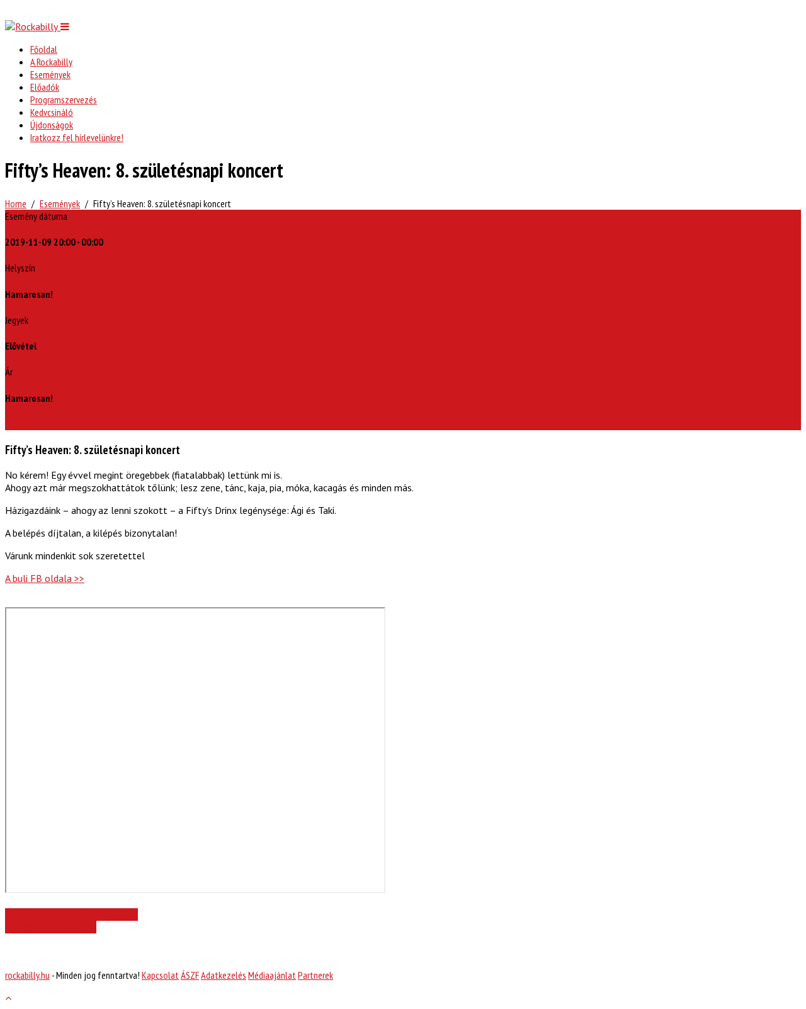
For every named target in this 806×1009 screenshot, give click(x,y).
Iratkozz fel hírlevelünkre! (76, 137)
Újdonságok (51, 124)
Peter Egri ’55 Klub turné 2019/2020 (74, 914)
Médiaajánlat (272, 975)
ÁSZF (190, 975)
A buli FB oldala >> (44, 578)
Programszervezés (63, 99)
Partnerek (315, 975)
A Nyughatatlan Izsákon (48, 927)
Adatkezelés (223, 975)
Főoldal (43, 49)
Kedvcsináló (51, 112)
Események (50, 74)
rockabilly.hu (27, 975)
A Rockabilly (51, 61)
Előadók (44, 87)
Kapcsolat (160, 975)
